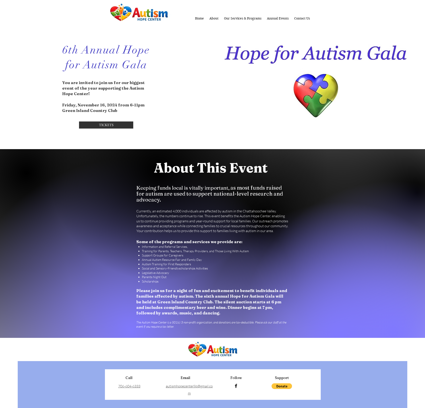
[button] (282, 386)
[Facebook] (236, 386)
